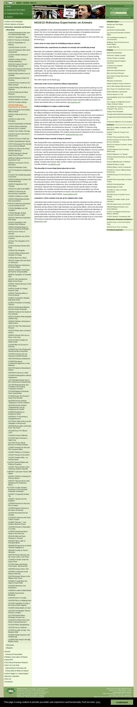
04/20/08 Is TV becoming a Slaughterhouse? (18, 417)
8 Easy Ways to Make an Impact (16, 671)
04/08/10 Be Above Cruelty (115, 164)
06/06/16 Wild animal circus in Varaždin (19, 74)
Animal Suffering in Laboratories (117, 91)
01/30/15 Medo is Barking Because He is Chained (17, 127)
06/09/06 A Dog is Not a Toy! (18, 569)
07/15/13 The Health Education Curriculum (19, 176)
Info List (123, 3)
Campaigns (108, 3)
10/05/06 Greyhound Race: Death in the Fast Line (18, 532)
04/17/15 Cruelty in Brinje (17, 102)
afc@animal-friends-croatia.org (122, 692)
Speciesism (110, 27)
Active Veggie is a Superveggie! (16, 674)
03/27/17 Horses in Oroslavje (18, 40)
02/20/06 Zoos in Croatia (17, 598)
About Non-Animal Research (116, 70)
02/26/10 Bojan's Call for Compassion (119, 167)
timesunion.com (40, 221)
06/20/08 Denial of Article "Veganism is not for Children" (19, 402)
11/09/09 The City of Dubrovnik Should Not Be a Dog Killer (19, 350)
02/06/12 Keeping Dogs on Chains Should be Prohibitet (18, 228)
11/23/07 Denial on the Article (19, 455)
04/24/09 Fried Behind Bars (116, 184)
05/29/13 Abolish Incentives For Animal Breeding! (19, 180)
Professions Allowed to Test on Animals (119, 122)
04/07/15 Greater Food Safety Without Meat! (19, 111)
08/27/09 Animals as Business (19, 359)
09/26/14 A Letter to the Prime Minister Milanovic (19, 150)
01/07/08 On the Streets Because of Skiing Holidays (18, 444)
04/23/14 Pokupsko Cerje (17, 167)
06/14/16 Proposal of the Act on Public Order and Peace (19, 70)
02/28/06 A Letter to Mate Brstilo (19, 590)
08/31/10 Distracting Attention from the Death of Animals (19, 308)
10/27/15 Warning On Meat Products (18, 93)
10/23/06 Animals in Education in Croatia (19, 528)
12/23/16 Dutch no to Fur (17, 47)
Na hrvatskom (128, 6)
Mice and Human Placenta (115, 73)
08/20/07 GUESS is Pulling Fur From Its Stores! (19, 477)
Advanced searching (122, 15)
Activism (10, 17)
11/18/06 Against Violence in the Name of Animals (18, 509)
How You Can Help (12, 665)
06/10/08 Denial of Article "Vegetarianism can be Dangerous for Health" (17, 407)
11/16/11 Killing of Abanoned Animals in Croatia (18, 254)
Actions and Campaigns (14, 22)
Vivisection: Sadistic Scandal (116, 55)
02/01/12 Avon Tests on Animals (117, 227)
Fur (66, 3)
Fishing (89, 3)
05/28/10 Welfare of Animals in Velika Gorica (19, 322)
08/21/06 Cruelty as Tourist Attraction (18, 551)
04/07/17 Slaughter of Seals (18, 37)
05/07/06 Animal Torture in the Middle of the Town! (19, 577)
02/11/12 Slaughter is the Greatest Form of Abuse (17, 223)
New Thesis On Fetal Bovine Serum (118, 89)
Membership (116, 3)
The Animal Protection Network (16, 663)
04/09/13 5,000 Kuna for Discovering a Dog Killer (17, 192)
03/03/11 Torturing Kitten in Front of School (18, 294)
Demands (10, 645)
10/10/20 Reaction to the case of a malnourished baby (19, 33)
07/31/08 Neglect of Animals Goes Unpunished (18, 392)
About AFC (9, 660)
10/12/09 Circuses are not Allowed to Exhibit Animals (17, 355)
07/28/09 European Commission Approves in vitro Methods (19, 363)
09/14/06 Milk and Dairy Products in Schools (17, 537)
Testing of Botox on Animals (116, 58)
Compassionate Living (15, 13)
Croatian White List (113, 47)
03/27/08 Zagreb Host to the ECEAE (118, 204)
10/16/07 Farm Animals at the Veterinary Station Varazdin (18, 468)
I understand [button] (122, 702)
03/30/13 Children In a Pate (18, 196)
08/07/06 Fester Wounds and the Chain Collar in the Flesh (18, 556)
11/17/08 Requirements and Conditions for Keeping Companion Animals (18, 387)
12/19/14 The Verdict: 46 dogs (19, 131)
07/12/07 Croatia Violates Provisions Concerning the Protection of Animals (18, 489)
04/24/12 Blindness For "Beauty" (117, 154)
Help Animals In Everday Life (15, 668)
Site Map (113, 15)
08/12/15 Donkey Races (17, 97)
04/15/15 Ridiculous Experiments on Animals (17, 106)
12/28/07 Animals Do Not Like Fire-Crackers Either (19, 448)
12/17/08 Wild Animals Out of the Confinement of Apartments (19, 381)
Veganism (55, 3)
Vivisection (61, 3)
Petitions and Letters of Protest (16, 657)
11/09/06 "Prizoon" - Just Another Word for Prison (17, 523)
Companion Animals (98, 3)
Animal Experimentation (114, 53)
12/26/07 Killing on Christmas (19, 452)
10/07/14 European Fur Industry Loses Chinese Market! (19, 145)
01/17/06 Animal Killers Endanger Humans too (16, 616)
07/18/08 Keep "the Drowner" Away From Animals (18, 397)
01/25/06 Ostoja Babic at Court (19, 608)
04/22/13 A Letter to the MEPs (19, 189)
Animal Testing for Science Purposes (119, 83)
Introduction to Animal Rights (116, 30)
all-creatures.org (74, 102)
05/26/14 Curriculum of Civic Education (18, 164)
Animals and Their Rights (16, 10)
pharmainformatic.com (74, 134)
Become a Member (12, 676)
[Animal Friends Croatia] (20, 4)
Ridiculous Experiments (114, 81)
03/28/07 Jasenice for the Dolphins (17, 500)
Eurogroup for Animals (37, 696)
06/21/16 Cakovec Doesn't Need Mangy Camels (17, 65)
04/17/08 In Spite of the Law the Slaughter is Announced (19, 422)
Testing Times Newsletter (115, 111)
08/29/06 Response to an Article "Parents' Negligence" (19, 546)
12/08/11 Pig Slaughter (16, 250)
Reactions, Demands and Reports (18, 27)
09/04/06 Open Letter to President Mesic (16, 542)
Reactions (11, 30)
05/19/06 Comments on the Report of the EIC (18, 573)
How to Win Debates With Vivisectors (119, 86)
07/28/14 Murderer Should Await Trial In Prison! (17, 154)
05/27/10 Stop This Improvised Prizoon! (19, 327)
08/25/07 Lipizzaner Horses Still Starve (19, 473)
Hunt (84, 3)
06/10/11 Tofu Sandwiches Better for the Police (17, 280)
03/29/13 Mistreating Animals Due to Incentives (18, 200)
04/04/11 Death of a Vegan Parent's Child (18, 289)
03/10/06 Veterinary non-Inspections (17, 587)
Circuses (76, 3)
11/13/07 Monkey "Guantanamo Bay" (119, 216)
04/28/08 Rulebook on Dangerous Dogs (16, 413)
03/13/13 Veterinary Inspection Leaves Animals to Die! (19, 204)
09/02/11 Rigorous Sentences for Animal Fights (19, 266)
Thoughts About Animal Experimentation (119, 114)
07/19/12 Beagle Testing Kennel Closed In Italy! (17, 214)
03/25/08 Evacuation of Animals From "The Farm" (19, 427)
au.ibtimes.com (54, 164)
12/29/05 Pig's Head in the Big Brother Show (19, 640)
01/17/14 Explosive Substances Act (19, 171)
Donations (129, 3)
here (42, 39)
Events (7, 652)
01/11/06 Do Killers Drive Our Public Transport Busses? (18, 621)
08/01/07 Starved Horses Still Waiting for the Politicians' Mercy (18, 483)
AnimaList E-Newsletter (13, 654)
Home (9, 6)
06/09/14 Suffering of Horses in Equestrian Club (19, 159)
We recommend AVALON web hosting (119, 17)
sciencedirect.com (70, 194)
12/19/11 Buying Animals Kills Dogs (19, 247)
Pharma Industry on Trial (115, 94)
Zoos (81, 3)
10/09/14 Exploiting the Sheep (19, 141)
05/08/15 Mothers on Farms (18, 100)
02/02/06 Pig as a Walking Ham (19, 600)
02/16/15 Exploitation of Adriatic (19, 124)
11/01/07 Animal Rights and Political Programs (18, 463)
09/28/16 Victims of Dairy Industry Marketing (17, 60)
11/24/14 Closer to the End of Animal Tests (18, 135)
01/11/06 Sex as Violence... (18, 627)
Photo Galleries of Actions (14, 24)
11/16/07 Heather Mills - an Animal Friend (18, 458)
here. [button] (98, 702)
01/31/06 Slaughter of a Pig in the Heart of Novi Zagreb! (19, 604)
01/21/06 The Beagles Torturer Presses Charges (19, 612)
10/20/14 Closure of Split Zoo (18, 139)
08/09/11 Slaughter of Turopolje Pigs (19, 275)
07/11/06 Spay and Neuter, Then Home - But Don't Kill (18, 565)
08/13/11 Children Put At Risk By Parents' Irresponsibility (18, 271)
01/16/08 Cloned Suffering (17, 435)
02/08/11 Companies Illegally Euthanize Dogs (18, 299)
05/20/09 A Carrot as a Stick (18, 373)
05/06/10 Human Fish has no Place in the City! (18, 336)
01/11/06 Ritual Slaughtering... (19, 625)
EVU (27, 696)
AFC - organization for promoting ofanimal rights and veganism (120, 9)
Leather (70, 3)
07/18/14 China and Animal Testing (118, 137)
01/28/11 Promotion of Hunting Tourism (19, 304)
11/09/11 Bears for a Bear (17, 258)
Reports (10, 648)
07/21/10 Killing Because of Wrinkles (118, 162)
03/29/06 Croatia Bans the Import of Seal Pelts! (17, 582)
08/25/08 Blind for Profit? (115, 187)
